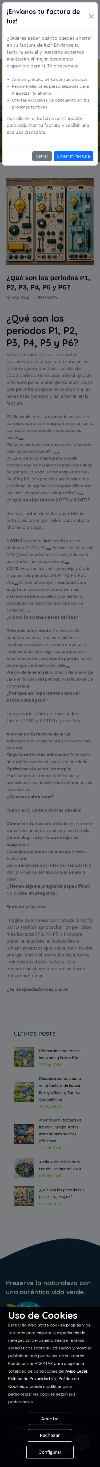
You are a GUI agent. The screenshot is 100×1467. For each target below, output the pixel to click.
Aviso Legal (76, 1371)
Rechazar (50, 1435)
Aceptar (50, 1419)
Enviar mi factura (73, 156)
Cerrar (42, 156)
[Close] (91, 16)
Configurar (50, 1452)
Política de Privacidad (29, 1378)
